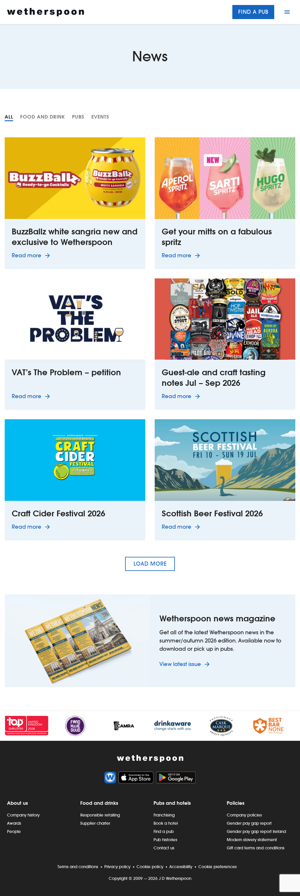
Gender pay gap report (249, 823)
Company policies (244, 815)
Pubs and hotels (172, 803)
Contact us (164, 848)
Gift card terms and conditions (255, 848)
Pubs (78, 117)
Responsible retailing (100, 815)
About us (17, 803)
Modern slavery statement (252, 839)
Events (100, 117)
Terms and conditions (77, 866)
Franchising (164, 815)
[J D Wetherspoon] (45, 12)
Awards (14, 823)
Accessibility (180, 866)
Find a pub (253, 12)
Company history (23, 815)
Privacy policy (117, 866)
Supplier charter (95, 823)
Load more (150, 563)
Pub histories (165, 839)
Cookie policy (150, 866)
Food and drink (42, 117)
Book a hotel (166, 823)
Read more (32, 255)
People (14, 831)
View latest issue (180, 664)
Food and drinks (99, 803)
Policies (235, 803)
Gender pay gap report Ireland (256, 831)
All (9, 117)
